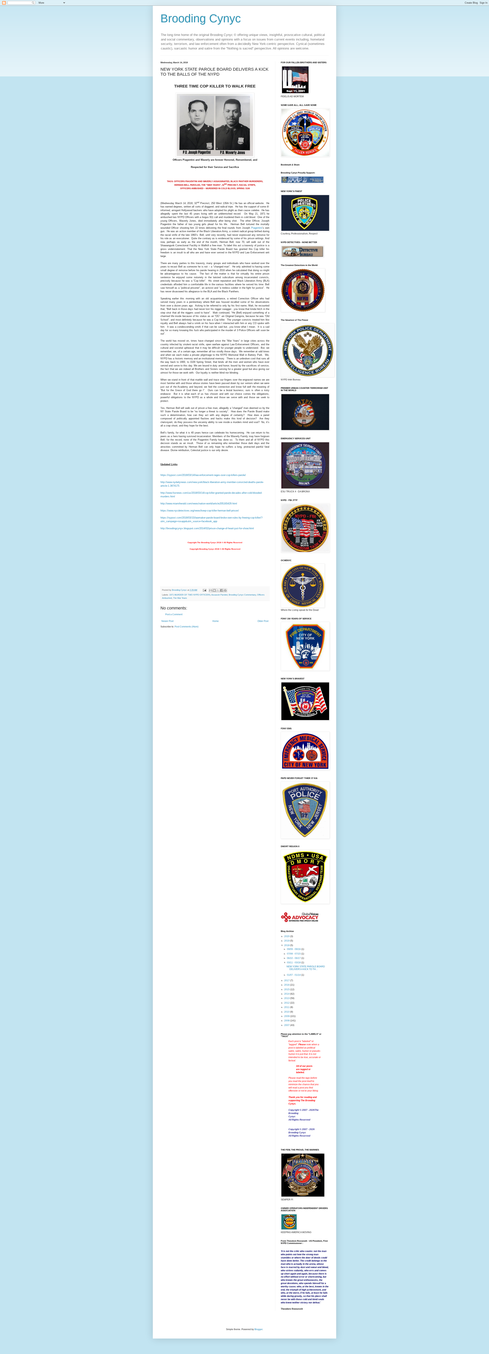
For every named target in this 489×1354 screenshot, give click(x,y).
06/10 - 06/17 (294, 958)
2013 (287, 998)
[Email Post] (204, 590)
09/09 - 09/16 (294, 949)
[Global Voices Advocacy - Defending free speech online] (300, 922)
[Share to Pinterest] (225, 590)
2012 (287, 1003)
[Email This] (211, 590)
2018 (287, 945)
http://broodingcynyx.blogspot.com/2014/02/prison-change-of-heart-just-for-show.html (207, 528)
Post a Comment (173, 614)
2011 (287, 1007)
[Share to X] (218, 590)
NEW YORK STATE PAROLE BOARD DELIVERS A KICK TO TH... (306, 968)
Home (215, 621)
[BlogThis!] (214, 590)
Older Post (262, 621)
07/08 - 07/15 (294, 953)
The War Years (180, 598)
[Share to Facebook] (221, 590)
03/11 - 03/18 (294, 962)
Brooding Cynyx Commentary (242, 595)
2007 (287, 1025)
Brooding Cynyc (200, 18)
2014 (287, 994)
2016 (287, 985)
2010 (287, 1011)
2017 (287, 980)
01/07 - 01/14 (294, 975)
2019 (287, 940)
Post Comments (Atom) (186, 626)
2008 (287, 1020)
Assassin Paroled (219, 595)
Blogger (258, 1329)
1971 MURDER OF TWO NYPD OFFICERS (189, 595)
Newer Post (167, 621)
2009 (287, 1016)
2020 (287, 936)
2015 (287, 989)
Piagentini (256, 227)
